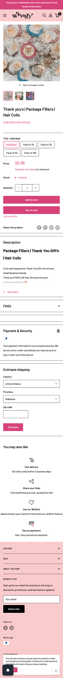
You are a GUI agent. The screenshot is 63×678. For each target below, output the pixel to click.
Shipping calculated (25, 169)
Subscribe (14, 608)
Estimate (13, 427)
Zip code (7, 407)
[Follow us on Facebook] (5, 628)
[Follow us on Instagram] (11, 628)
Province (8, 391)
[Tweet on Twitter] (51, 227)
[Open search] (44, 15)
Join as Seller (10, 216)
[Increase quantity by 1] (35, 187)
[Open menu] (4, 15)
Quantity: (8, 187)
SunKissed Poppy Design (16, 122)
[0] (57, 15)
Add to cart (31, 199)
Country (7, 376)
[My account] (50, 15)
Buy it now (31, 210)
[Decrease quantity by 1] (18, 187)
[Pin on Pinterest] (45, 227)
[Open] (7, 670)
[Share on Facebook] (39, 227)
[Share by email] (57, 227)
